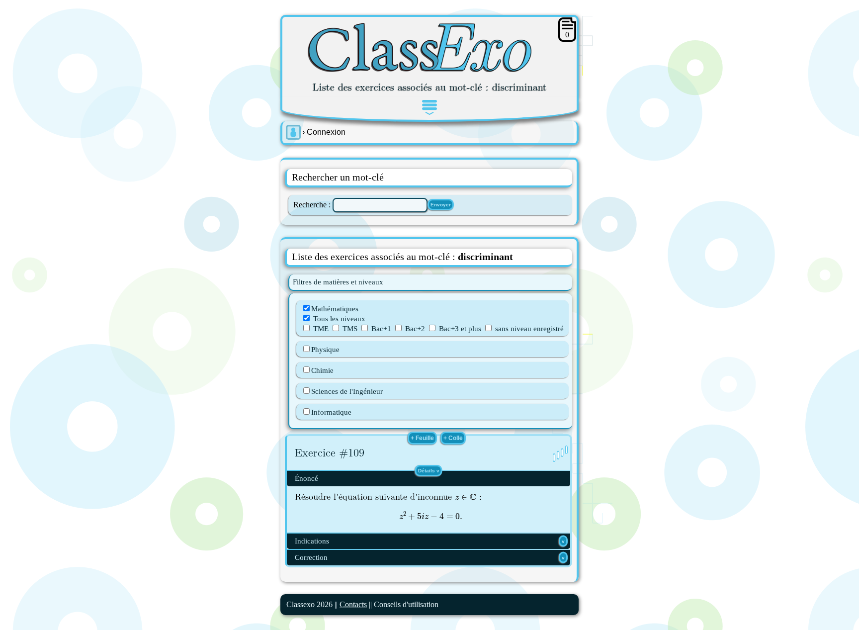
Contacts (353, 604)
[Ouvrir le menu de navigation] (429, 107)
